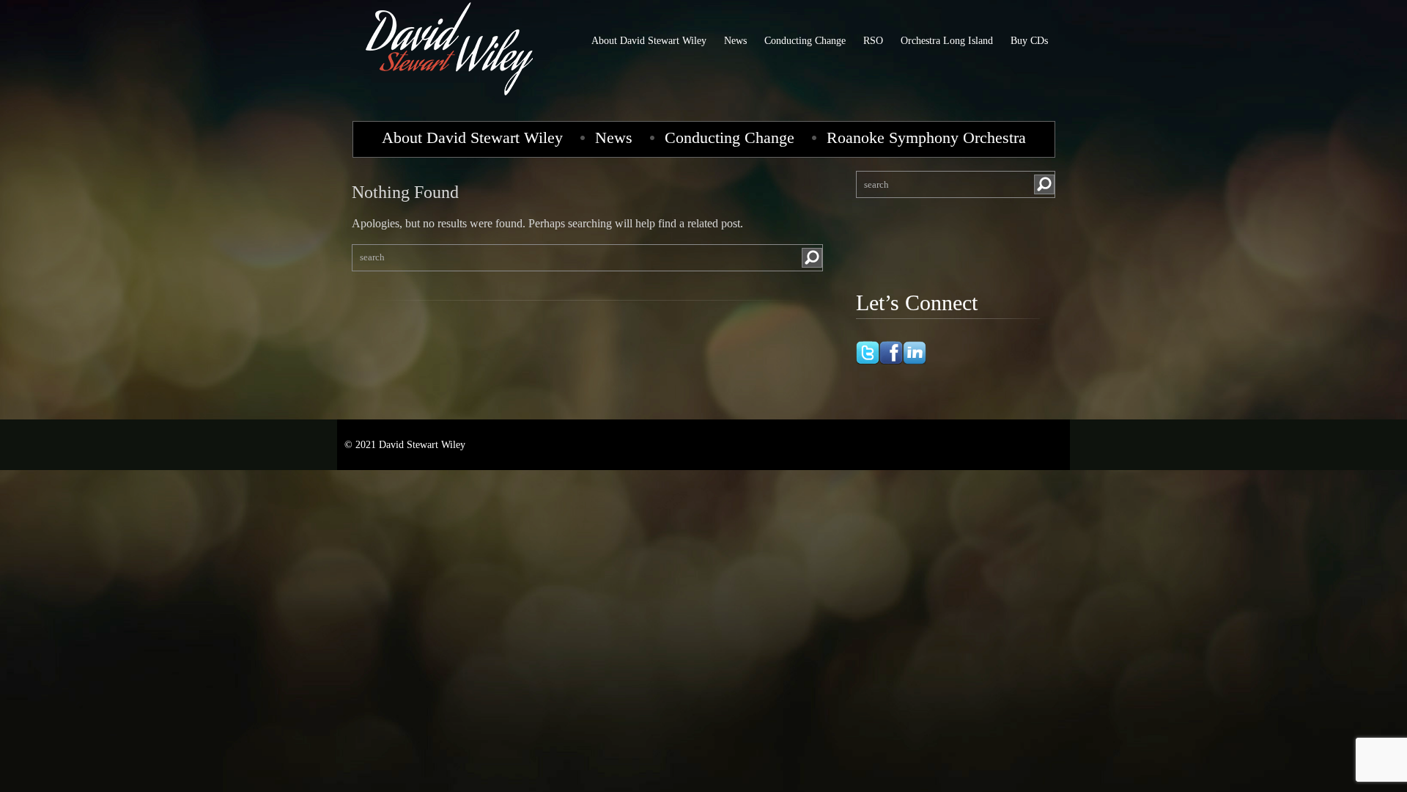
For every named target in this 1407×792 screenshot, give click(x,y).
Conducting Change (805, 40)
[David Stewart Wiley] (450, 98)
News (735, 40)
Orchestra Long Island (947, 40)
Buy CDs (1029, 40)
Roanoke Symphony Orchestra (926, 137)
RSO (873, 40)
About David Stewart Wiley (648, 40)
